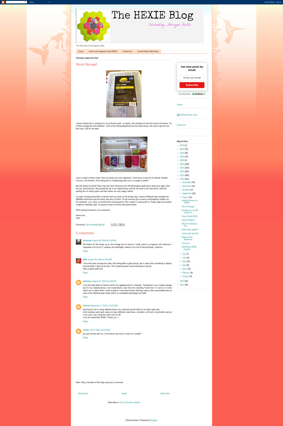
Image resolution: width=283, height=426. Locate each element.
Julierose (87, 240)
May (184, 261)
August (185, 197)
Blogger (153, 420)
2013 (182, 281)
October (186, 190)
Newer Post (83, 393)
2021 (182, 153)
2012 (182, 285)
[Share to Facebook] (120, 224)
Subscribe (192, 85)
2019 (182, 160)
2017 (182, 168)
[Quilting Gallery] (187, 115)
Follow (179, 105)
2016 (182, 171)
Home (81, 51)
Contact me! (127, 51)
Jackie (86, 330)
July (184, 254)
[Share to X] (117, 224)
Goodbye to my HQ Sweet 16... (190, 211)
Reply (85, 251)
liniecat (86, 306)
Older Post (165, 393)
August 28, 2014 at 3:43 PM (104, 240)
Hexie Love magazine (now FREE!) (103, 51)
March (185, 269)
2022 (182, 149)
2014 (182, 179)
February (186, 273)
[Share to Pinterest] (123, 224)
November (187, 186)
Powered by (185, 94)
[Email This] (112, 224)
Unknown (87, 281)
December (187, 182)
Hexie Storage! (188, 206)
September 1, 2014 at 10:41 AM (104, 306)
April (184, 265)
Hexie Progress (188, 220)
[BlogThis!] (114, 224)
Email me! (181, 125)
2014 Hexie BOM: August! (189, 248)
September (187, 193)
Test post (186, 243)
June (184, 258)
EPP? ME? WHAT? (190, 230)
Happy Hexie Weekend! (187, 238)
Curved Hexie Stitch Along (148, 51)
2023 (182, 145)
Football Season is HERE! (190, 201)
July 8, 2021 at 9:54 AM (100, 330)
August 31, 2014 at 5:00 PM (104, 281)
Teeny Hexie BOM (189, 216)
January (186, 276)
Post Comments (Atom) (130, 402)
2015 (182, 175)
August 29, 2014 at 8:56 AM (100, 259)
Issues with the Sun (190, 233)
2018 (182, 164)
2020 (182, 156)
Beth (85, 259)
